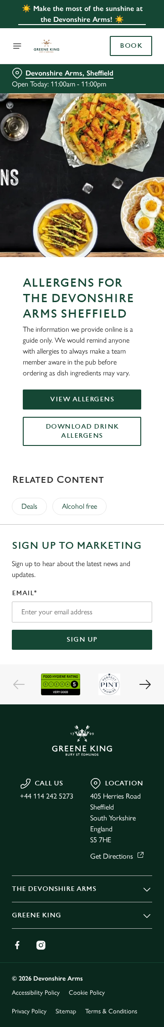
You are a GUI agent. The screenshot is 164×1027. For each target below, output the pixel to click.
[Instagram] (41, 945)
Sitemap (66, 1011)
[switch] (141, 526)
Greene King (36, 915)
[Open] (17, 45)
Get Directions (111, 856)
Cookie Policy (87, 993)
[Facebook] (17, 945)
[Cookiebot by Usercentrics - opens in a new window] (116, 341)
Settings (122, 619)
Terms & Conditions (111, 1011)
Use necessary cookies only (82, 678)
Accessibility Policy (36, 993)
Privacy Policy (29, 1011)
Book (131, 46)
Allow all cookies (82, 648)
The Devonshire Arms (54, 889)
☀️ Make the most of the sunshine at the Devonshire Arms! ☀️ (82, 14)
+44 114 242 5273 (46, 796)
